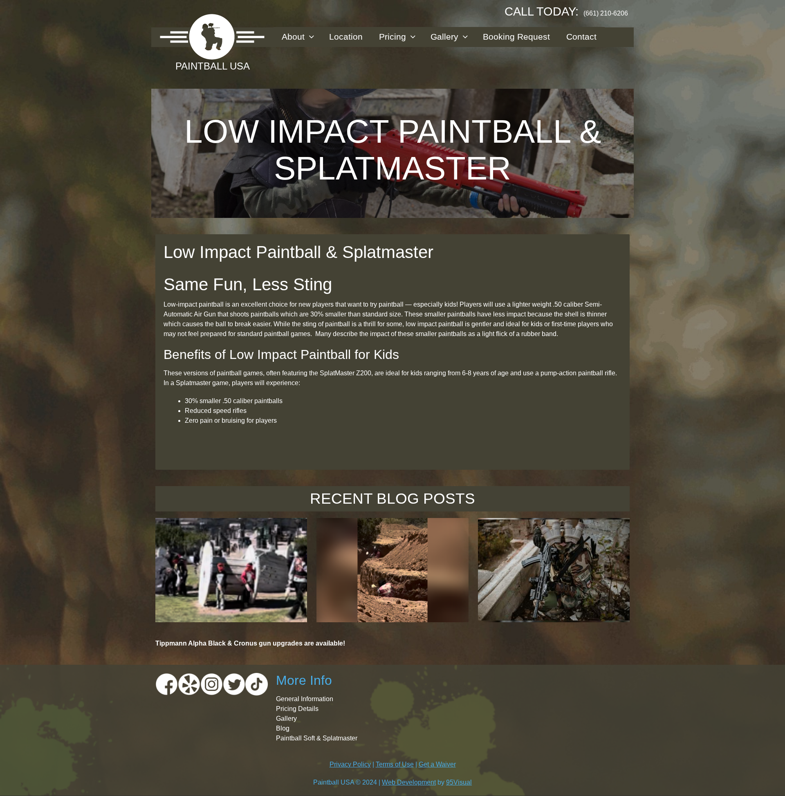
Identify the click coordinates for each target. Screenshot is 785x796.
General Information (304, 698)
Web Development (409, 782)
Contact (581, 36)
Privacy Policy (350, 764)
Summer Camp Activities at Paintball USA (392, 531)
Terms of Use (395, 764)
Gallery (444, 36)
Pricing (392, 36)
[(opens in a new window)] (166, 683)
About (293, 36)
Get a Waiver (437, 764)
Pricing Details (297, 708)
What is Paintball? (231, 526)
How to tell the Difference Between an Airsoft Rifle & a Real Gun (553, 531)
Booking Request (516, 36)
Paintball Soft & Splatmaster (316, 738)
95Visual (459, 782)
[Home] (212, 37)
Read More (231, 605)
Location (346, 36)
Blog (282, 728)
